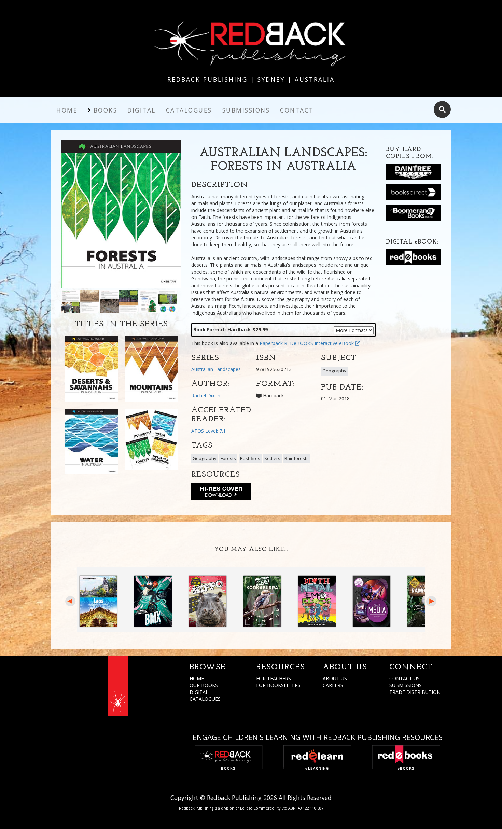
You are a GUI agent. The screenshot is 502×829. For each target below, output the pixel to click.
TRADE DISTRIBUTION (415, 692)
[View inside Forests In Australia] (80, 301)
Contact (297, 110)
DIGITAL (199, 692)
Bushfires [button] (250, 458)
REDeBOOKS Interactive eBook (319, 343)
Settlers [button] (272, 458)
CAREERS (333, 685)
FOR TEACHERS (273, 678)
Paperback (271, 343)
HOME (197, 678)
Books (105, 110)
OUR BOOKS (204, 685)
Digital (141, 110)
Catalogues (189, 110)
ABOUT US (335, 678)
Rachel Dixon (205, 395)
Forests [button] (228, 458)
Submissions (246, 110)
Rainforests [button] (296, 458)
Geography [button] (334, 371)
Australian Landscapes (216, 369)
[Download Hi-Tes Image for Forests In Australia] (221, 493)
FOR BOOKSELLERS (278, 685)
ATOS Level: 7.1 (208, 430)
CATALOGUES (205, 699)
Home (67, 110)
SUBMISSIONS (405, 685)
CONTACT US (404, 678)
